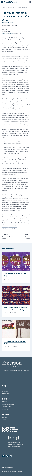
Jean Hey (7, 312)
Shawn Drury (7, 346)
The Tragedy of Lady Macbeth (7, 236)
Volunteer (4, 417)
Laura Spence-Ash (8, 279)
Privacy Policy (5, 471)
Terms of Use (5, 393)
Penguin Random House (8, 33)
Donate (4, 419)
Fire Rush (5, 228)
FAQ (3, 388)
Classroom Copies (6, 406)
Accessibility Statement (16, 471)
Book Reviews (5, 22)
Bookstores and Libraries (8, 404)
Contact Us (5, 391)
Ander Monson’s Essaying (26, 236)
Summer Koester (6, 25)
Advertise (4, 401)
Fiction (12, 22)
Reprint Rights (5, 409)
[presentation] (16, 261)
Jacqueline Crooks (13, 228)
